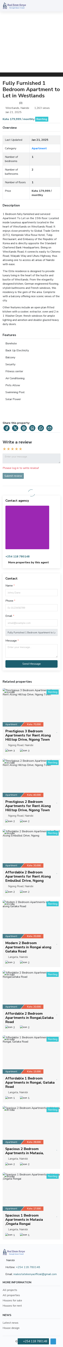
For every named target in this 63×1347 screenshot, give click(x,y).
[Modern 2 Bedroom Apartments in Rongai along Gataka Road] (31, 919)
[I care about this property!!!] (57, 731)
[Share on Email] (49, 428)
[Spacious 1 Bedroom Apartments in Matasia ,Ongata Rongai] (31, 1191)
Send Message (31, 664)
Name (9, 586)
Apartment (39, 148)
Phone (9, 601)
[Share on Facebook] (7, 428)
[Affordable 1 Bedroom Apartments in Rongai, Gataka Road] (31, 1054)
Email (8, 616)
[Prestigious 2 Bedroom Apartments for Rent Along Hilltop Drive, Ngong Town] (31, 778)
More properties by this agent (28, 562)
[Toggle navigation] (56, 5)
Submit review (13, 476)
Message (11, 641)
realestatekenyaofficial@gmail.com (35, 1274)
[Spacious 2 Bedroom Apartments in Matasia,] (31, 1125)
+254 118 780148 (17, 556)
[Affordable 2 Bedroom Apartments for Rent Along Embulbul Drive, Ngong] (31, 848)
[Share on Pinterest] (24, 428)
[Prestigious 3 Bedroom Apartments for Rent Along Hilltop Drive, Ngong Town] (31, 707)
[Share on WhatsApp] (41, 428)
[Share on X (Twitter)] (15, 428)
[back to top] (53, 1341)
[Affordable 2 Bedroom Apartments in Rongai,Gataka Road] (31, 990)
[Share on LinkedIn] (32, 428)
